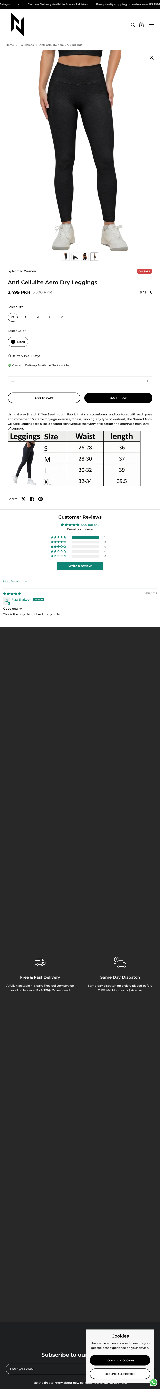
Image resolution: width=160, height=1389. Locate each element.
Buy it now (118, 397)
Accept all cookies (120, 1360)
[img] (12, 594)
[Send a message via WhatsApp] (153, 1382)
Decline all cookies (120, 1373)
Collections (27, 44)
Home (10, 44)
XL (62, 317)
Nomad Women (24, 271)
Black (21, 342)
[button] (147, 381)
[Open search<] (133, 25)
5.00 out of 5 (90, 525)
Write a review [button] (80, 566)
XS (12, 317)
